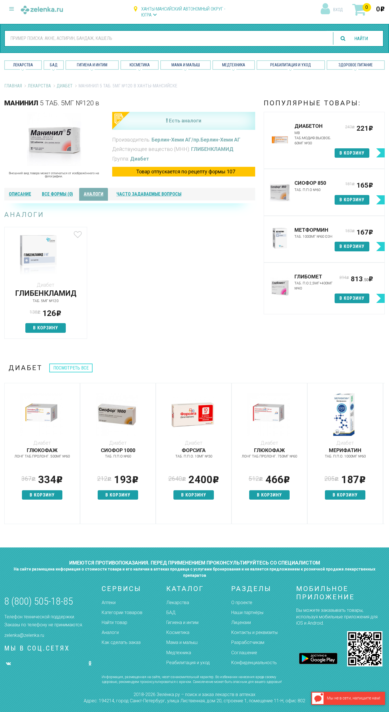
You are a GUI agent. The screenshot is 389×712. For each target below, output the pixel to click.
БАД (54, 65)
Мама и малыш (185, 65)
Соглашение (244, 652)
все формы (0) (57, 194)
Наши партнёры (247, 612)
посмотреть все (71, 368)
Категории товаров (122, 612)
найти (361, 38)
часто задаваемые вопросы (148, 194)
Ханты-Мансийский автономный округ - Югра (183, 12)
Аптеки (109, 602)
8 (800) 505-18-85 (38, 601)
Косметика (140, 65)
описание (20, 194)
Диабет (65, 86)
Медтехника (233, 65)
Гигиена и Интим (92, 65)
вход (338, 9)
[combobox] (165, 38)
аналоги (93, 194)
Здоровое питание (356, 65)
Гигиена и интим (182, 622)
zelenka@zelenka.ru (24, 635)
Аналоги (110, 632)
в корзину (45, 328)
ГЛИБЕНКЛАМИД (212, 149)
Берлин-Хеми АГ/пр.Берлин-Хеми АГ (195, 140)
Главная (13, 86)
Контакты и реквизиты (254, 632)
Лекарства (23, 65)
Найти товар (114, 622)
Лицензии (241, 622)
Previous (8, 456)
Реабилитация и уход (290, 65)
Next (380, 456)
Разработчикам (247, 642)
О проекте (241, 602)
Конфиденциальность (254, 662)
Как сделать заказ (121, 642)
